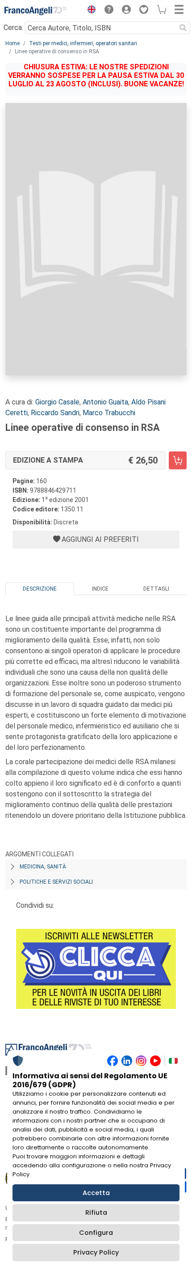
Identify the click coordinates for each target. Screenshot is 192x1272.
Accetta (96, 1192)
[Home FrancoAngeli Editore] (35, 10)
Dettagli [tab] (156, 589)
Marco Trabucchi (109, 412)
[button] (89, 11)
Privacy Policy (96, 1252)
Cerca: (13, 27)
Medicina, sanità (43, 867)
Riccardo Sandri (55, 412)
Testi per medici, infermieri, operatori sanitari (83, 43)
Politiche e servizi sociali (56, 882)
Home (12, 43)
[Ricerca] (183, 27)
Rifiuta (96, 1212)
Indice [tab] (100, 589)
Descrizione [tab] (40, 589)
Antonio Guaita (105, 402)
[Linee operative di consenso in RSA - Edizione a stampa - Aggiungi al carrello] (178, 460)
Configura (96, 1232)
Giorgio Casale (57, 402)
